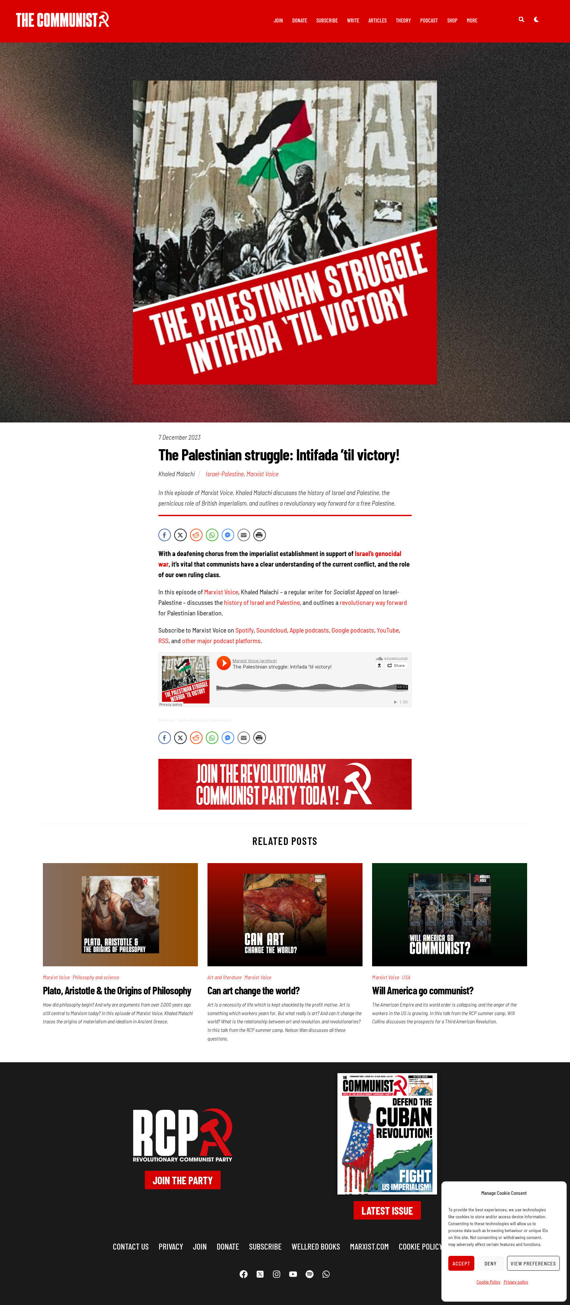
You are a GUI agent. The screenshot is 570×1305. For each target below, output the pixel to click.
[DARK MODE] (536, 19)
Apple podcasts (309, 630)
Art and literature (224, 977)
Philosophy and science (96, 977)
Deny (491, 1263)
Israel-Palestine (225, 474)
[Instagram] (277, 1274)
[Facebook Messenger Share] (228, 535)
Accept (461, 1263)
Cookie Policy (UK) (428, 1246)
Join (278, 20)
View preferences (533, 1263)
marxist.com (369, 1246)
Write (353, 20)
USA (406, 977)
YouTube (388, 630)
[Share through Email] (244, 535)
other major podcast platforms (221, 640)
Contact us (131, 1246)
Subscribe (327, 20)
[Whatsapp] (326, 1274)
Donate (299, 20)
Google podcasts (353, 630)
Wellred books (316, 1246)
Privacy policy (516, 1282)
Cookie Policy (488, 1282)
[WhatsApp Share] (212, 535)
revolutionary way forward (373, 602)
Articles (377, 20)
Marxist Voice (262, 474)
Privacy (171, 1246)
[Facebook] (244, 1274)
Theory (403, 20)
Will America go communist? (422, 990)
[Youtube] (293, 1274)
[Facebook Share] (164, 535)
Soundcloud (271, 630)
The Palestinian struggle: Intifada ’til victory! (204, 720)
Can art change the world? (253, 990)
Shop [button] (452, 20)
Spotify (245, 630)
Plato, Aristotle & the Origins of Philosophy (117, 990)
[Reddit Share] (196, 535)
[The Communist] (62, 22)
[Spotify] (309, 1274)
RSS (163, 640)
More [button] (472, 20)
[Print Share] (259, 535)
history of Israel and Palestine (262, 602)
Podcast (429, 20)
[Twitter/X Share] (180, 535)
